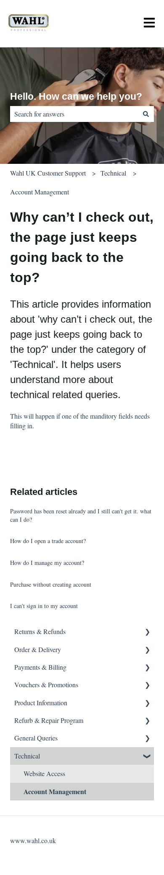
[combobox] (74, 114)
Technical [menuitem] (27, 755)
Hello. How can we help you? (76, 96)
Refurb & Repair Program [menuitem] (48, 720)
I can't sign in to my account (44, 606)
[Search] (146, 114)
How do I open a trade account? (48, 541)
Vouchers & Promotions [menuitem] (46, 684)
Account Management (39, 191)
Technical (113, 172)
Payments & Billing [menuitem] (40, 667)
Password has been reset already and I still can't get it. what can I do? (80, 515)
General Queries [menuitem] (36, 737)
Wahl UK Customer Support (48, 172)
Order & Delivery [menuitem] (37, 649)
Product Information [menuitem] (40, 702)
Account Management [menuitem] (55, 791)
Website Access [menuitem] (44, 773)
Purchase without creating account (50, 584)
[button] (147, 632)
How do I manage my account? (47, 563)
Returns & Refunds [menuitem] (40, 631)
